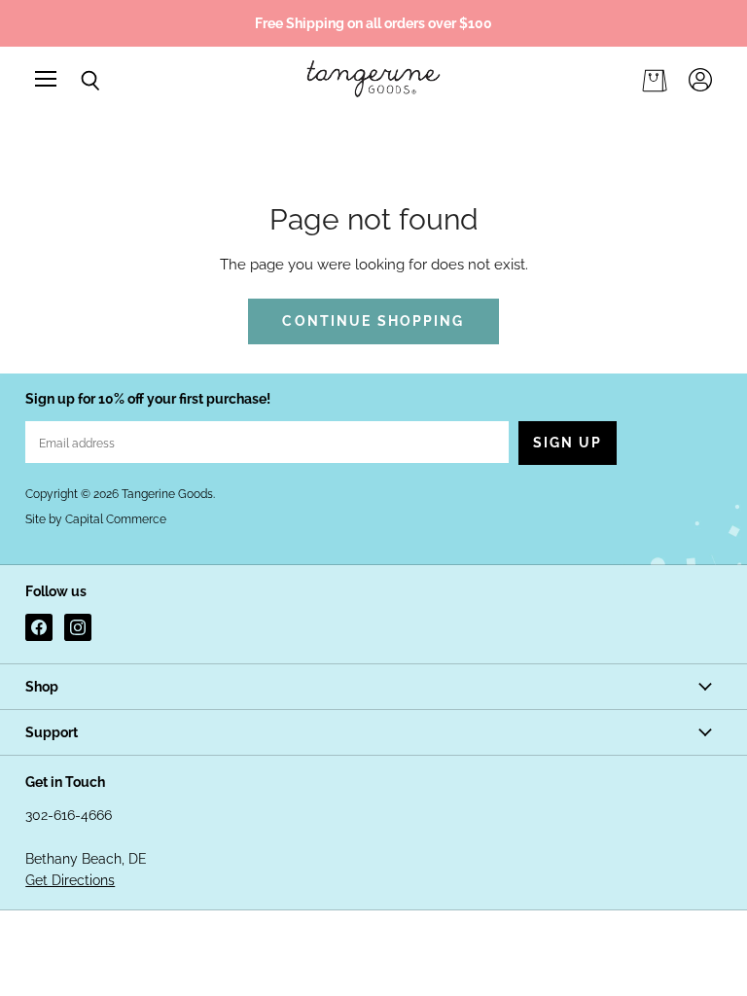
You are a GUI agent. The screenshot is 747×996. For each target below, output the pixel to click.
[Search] (76, 80)
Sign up (568, 442)
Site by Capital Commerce (95, 519)
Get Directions (70, 880)
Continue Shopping (373, 321)
